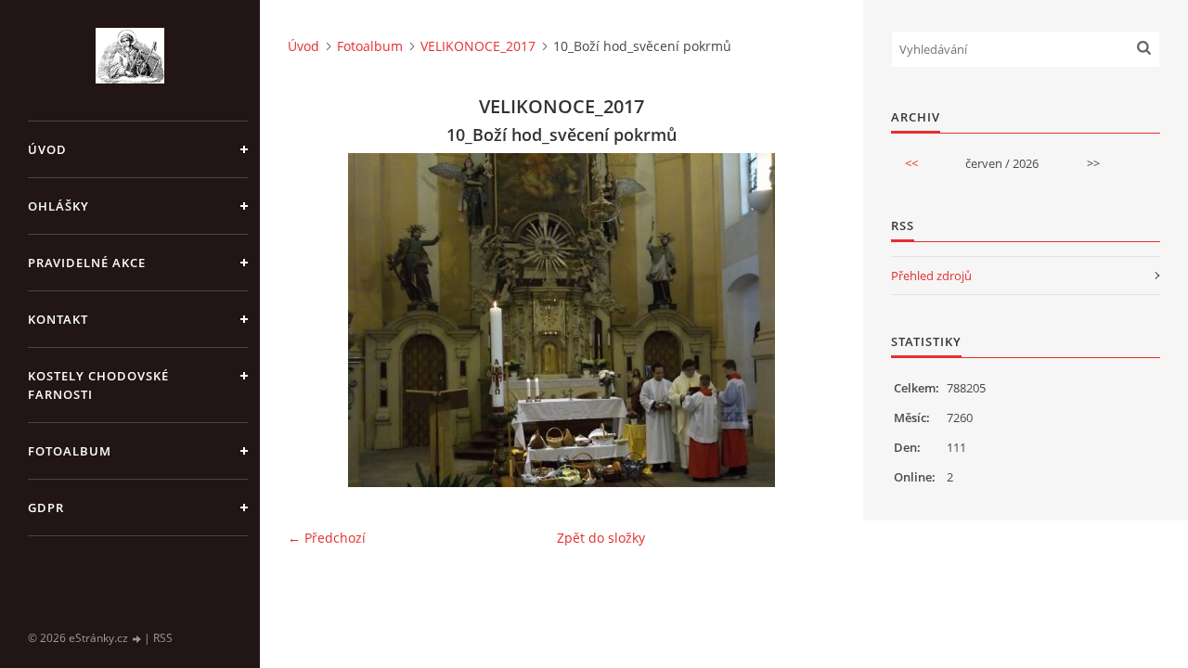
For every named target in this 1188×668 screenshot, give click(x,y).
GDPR (46, 507)
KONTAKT (58, 319)
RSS (163, 638)
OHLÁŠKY (58, 206)
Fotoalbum (69, 451)
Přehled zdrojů (931, 275)
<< (911, 163)
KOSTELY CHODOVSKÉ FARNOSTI (98, 385)
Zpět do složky (601, 537)
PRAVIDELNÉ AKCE (87, 262)
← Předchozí (327, 537)
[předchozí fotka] (318, 320)
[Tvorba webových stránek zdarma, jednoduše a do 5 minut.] (137, 639)
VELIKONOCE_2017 (478, 46)
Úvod (47, 149)
